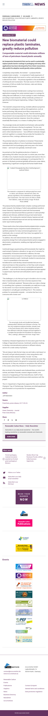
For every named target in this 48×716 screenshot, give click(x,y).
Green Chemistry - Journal (10, 410)
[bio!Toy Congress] (24, 642)
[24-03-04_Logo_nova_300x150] (24, 517)
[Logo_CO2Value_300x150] (24, 542)
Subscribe (11, 436)
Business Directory (10, 694)
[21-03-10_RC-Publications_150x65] (24, 526)
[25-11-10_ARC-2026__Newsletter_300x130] (24, 579)
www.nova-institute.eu (11, 674)
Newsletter (7, 698)
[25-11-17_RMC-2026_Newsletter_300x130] (24, 570)
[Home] (34, 4)
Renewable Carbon (10, 679)
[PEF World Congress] (24, 624)
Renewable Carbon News (11, 16)
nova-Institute (8, 701)
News (5, 691)
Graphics (6, 688)
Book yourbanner (24, 497)
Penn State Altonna (8, 413)
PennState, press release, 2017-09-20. (15, 403)
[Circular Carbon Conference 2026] (24, 606)
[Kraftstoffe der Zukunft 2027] (24, 633)
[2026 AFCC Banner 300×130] (24, 615)
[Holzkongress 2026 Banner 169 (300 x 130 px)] (24, 597)
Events (6, 682)
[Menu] (6, 4)
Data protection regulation (33, 691)
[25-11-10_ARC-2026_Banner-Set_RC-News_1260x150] (24, 30)
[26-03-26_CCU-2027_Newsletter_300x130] (24, 588)
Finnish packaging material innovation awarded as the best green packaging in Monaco (11, 459)
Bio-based (26, 16)
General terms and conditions (34, 688)
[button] (4, 420)
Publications (8, 685)
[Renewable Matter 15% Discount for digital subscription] (24, 551)
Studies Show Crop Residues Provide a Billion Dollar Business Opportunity (35, 458)
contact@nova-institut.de (12, 671)
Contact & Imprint (31, 685)
